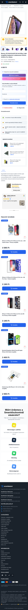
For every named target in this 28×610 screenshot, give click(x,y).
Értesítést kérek (14, 103)
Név (3, 89)
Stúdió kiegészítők (5, 541)
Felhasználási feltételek (6, 558)
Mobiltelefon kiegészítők (6, 5)
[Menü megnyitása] (2, 2)
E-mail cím (4, 94)
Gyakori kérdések (4, 563)
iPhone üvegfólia (4, 7)
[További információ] (25, 38)
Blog (2, 562)
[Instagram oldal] (5, 575)
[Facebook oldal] (2, 575)
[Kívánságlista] (23, 2)
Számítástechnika (4, 532)
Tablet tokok (3, 526)
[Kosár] (26, 2)
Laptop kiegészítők (5, 524)
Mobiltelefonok (4, 539)
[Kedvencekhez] (25, 237)
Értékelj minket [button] (16, 190)
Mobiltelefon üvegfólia (18, 5)
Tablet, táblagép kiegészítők (7, 530)
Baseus (16, 61)
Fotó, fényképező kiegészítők (7, 542)
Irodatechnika (4, 533)
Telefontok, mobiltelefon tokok (7, 517)
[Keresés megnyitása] (20, 2)
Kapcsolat (3, 560)
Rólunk (2, 551)
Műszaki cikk (3, 535)
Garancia (3, 565)
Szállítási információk (5, 552)
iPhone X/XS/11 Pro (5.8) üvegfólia (16, 7)
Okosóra (3, 537)
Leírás (3, 170)
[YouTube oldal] (12, 575)
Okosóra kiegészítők (5, 522)
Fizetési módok (4, 554)
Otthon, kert (3, 544)
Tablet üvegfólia (4, 528)
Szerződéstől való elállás (6, 567)
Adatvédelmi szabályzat (6, 556)
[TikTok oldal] (9, 575)
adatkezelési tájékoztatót (15, 99)
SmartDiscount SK (5, 569)
